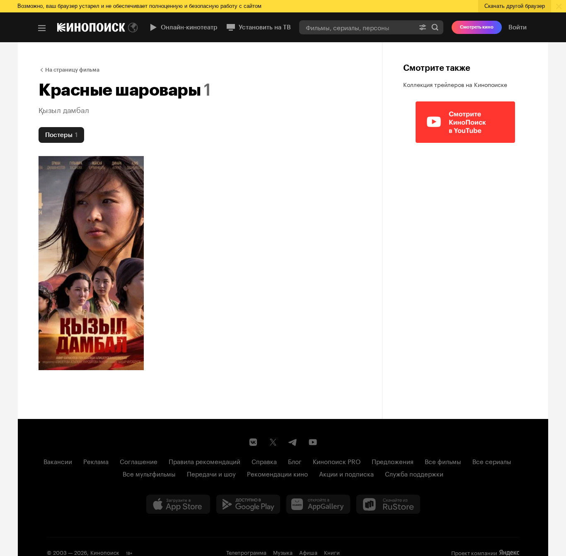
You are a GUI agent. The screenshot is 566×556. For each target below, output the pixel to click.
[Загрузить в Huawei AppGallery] (318, 504)
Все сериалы (491, 461)
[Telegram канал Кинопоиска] (293, 442)
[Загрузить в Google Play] (248, 504)
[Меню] (42, 28)
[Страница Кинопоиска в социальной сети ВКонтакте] (253, 442)
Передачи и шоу (211, 473)
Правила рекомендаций (204, 461)
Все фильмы (443, 461)
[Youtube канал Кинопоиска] (313, 442)
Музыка (283, 552)
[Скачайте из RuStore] (388, 504)
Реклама (96, 461)
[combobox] (356, 27)
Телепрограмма (246, 552)
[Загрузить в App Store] (178, 504)
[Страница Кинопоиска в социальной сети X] (273, 442)
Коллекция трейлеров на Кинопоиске (455, 84)
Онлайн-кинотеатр (189, 27)
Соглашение (138, 461)
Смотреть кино (476, 27)
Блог (295, 461)
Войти (517, 27)
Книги (332, 552)
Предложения (393, 461)
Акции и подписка (346, 473)
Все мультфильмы (149, 473)
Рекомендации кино (277, 473)
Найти (435, 27)
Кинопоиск (104, 552)
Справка (264, 461)
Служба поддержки (414, 473)
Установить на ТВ (265, 27)
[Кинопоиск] (91, 27)
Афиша (308, 552)
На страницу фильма (72, 70)
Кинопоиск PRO (336, 461)
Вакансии (58, 461)
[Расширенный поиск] (422, 27)
